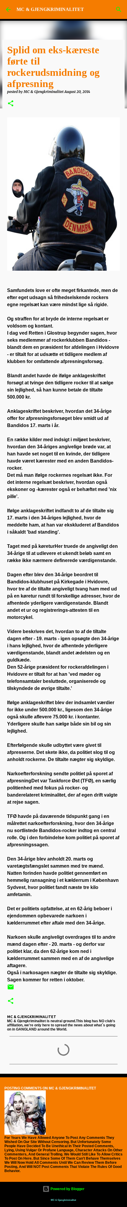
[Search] (118, 9)
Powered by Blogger (67, 1189)
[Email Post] (10, 989)
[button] (10, 104)
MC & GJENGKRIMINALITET (50, 9)
